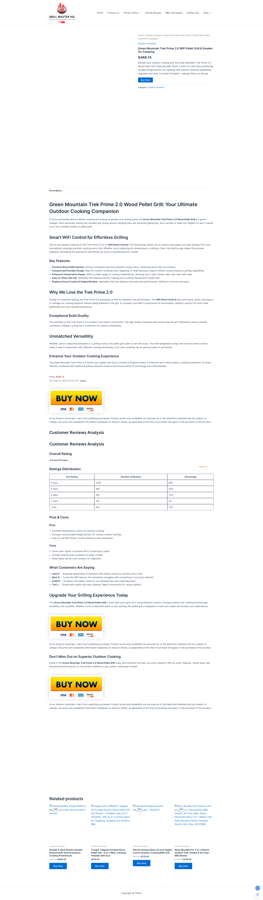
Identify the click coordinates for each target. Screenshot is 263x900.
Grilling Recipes (153, 12)
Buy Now (145, 80)
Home (100, 12)
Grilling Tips (193, 12)
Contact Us (113, 12)
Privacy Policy (131, 12)
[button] (139, 12)
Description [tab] (55, 190)
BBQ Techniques (174, 12)
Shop (206, 12)
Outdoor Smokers (154, 35)
